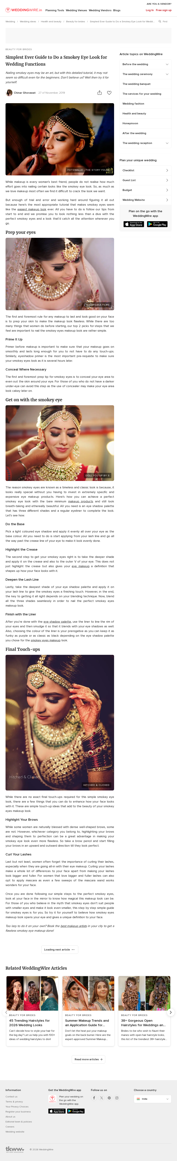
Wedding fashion (133, 103)
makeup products (80, 501)
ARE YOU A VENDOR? (159, 3)
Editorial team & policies (19, 1121)
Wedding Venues (76, 10)
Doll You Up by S (98, 475)
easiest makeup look (31, 209)
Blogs (116, 10)
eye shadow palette (57, 622)
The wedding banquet (137, 84)
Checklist (128, 170)
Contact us (11, 1096)
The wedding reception (137, 143)
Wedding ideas (28, 21)
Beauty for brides (76, 21)
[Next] (171, 1012)
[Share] (99, 92)
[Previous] (6, 1012)
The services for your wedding (142, 94)
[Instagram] (117, 1098)
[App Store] (57, 1112)
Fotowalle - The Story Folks (89, 169)
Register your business (18, 1111)
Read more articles (87, 1059)
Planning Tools (54, 10)
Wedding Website (134, 200)
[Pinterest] (109, 1098)
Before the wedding (135, 64)
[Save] (109, 92)
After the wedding (134, 133)
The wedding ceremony (137, 74)
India (144, 1098)
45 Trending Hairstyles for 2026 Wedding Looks (29, 1023)
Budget (127, 190)
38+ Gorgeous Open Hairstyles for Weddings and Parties (143, 1023)
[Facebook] (94, 1098)
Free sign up (163, 10)
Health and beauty (51, 21)
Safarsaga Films (98, 304)
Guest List (129, 180)
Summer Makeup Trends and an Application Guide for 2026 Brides (87, 1023)
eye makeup (80, 566)
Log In (150, 10)
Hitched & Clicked (96, 785)
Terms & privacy (14, 1101)
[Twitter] (102, 1098)
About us (10, 1116)
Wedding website (15, 1131)
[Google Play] (76, 1112)
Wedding (11, 21)
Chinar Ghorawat (25, 93)
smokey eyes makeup (45, 640)
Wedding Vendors (100, 10)
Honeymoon (130, 123)
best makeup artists (73, 926)
